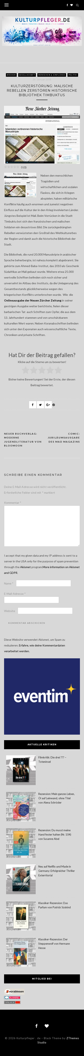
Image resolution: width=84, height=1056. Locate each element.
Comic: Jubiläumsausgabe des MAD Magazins (64, 437)
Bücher (11, 75)
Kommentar (12, 502)
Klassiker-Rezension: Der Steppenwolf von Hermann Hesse (54, 944)
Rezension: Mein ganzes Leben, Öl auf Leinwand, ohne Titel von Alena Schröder (56, 798)
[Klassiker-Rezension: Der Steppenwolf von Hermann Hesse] (21, 952)
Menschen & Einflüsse (51, 75)
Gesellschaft (27, 75)
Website (9, 611)
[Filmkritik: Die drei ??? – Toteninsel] (21, 770)
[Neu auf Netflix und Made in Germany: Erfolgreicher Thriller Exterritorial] (21, 879)
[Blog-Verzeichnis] (12, 998)
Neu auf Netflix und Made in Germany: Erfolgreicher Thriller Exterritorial (56, 871)
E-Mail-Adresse (15, 593)
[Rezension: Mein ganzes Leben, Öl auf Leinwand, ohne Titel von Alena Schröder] (21, 807)
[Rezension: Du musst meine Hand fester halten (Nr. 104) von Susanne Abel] (21, 843)
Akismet (25, 567)
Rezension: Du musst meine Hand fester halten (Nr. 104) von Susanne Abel (54, 834)
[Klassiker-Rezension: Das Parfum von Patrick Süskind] (21, 916)
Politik (73, 75)
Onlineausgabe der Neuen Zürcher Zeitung (32, 300)
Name (8, 583)
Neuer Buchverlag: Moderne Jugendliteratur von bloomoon (23, 439)
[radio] (25, 370)
